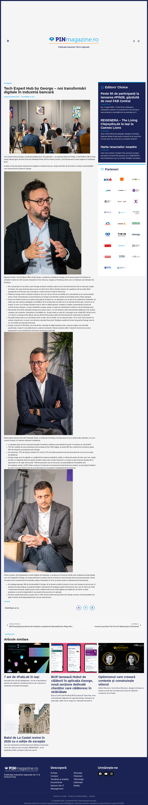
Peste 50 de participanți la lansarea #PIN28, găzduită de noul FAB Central (120, 97)
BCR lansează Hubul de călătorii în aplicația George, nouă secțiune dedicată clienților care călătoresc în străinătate (72, 684)
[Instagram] (139, 41)
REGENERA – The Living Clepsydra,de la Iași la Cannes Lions (119, 123)
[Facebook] (100, 773)
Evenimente (8, 83)
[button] (78, 608)
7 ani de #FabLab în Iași (21, 677)
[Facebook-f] (134, 41)
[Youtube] (105, 773)
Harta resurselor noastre (119, 147)
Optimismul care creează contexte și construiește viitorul (116, 680)
